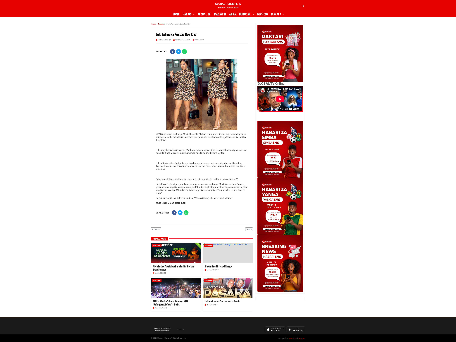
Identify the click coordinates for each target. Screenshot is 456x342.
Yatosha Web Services (296, 338)
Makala (278, 14)
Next (248, 229)
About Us (180, 329)
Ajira (232, 14)
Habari (189, 14)
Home (175, 14)
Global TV (204, 14)
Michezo (262, 14)
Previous (157, 229)
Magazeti (220, 14)
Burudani (247, 14)
